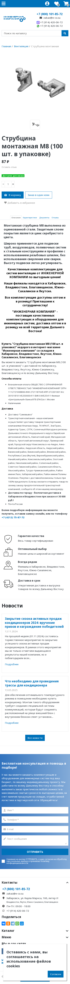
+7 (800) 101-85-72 (50, 14)
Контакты (9, 882)
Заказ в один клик (38, 195)
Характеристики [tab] (30, 217)
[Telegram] (13, 923)
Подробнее (12, 664)
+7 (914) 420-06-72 (51, 22)
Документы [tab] (44, 217)
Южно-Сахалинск (35, 902)
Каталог (8, 931)
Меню (6, 937)
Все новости (35, 737)
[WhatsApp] (17, 923)
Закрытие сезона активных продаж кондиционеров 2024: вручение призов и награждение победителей (34, 623)
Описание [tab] (16, 217)
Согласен (55, 974)
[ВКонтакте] (4, 923)
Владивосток (13, 902)
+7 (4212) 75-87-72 (13, 517)
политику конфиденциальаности (28, 862)
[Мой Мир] (22, 923)
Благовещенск (51, 902)
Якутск (23, 902)
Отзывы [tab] (55, 217)
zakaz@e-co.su (51, 17)
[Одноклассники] (8, 923)
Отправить (35, 852)
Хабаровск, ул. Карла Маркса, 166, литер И (32, 898)
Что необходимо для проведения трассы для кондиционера (32, 683)
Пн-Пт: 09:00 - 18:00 (18, 906)
